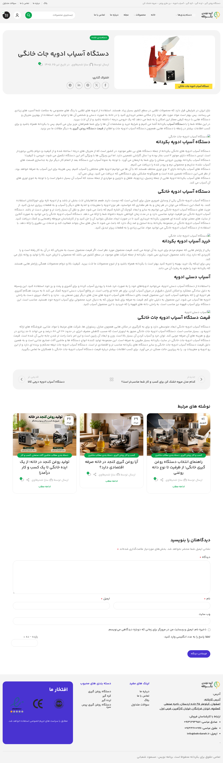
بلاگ (146, 700)
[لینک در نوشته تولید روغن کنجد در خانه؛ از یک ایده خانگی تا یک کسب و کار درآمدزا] (44, 434)
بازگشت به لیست (111, 379)
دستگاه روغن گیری (99, 691)
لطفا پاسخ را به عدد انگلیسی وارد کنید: (187, 637)
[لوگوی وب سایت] (210, 15)
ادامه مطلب (178, 487)
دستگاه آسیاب (176, 124)
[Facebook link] (105, 85)
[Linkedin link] (79, 85)
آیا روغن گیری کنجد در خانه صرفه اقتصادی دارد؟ (111, 464)
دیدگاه (205, 557)
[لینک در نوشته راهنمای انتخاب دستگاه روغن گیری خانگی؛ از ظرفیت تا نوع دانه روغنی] (178, 434)
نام (207, 599)
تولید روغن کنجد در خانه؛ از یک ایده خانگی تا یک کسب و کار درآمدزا (44, 467)
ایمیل (105, 599)
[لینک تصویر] (210, 685)
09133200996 (193, 728)
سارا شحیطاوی (79, 64)
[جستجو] (28, 15)
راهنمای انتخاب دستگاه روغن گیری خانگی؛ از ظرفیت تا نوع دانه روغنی (178, 467)
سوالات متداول (140, 705)
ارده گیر (106, 700)
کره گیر (106, 696)
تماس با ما (143, 696)
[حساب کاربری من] (17, 15)
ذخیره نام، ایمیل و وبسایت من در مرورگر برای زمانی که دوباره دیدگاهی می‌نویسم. (157, 629)
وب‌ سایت (204, 614)
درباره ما (144, 691)
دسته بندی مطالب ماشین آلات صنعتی (50, 455)
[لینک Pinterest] (87, 85)
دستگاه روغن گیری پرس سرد (96, 706)
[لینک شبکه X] (96, 85)
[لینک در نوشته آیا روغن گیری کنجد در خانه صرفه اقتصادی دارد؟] (111, 434)
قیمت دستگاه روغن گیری (88, 128)
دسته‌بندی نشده (99, 37)
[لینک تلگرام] (70, 85)
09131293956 (192, 722)
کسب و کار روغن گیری (191, 455)
